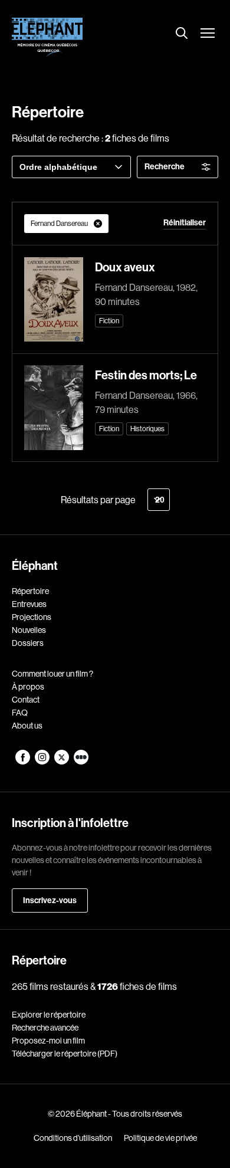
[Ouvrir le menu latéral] (207, 34)
